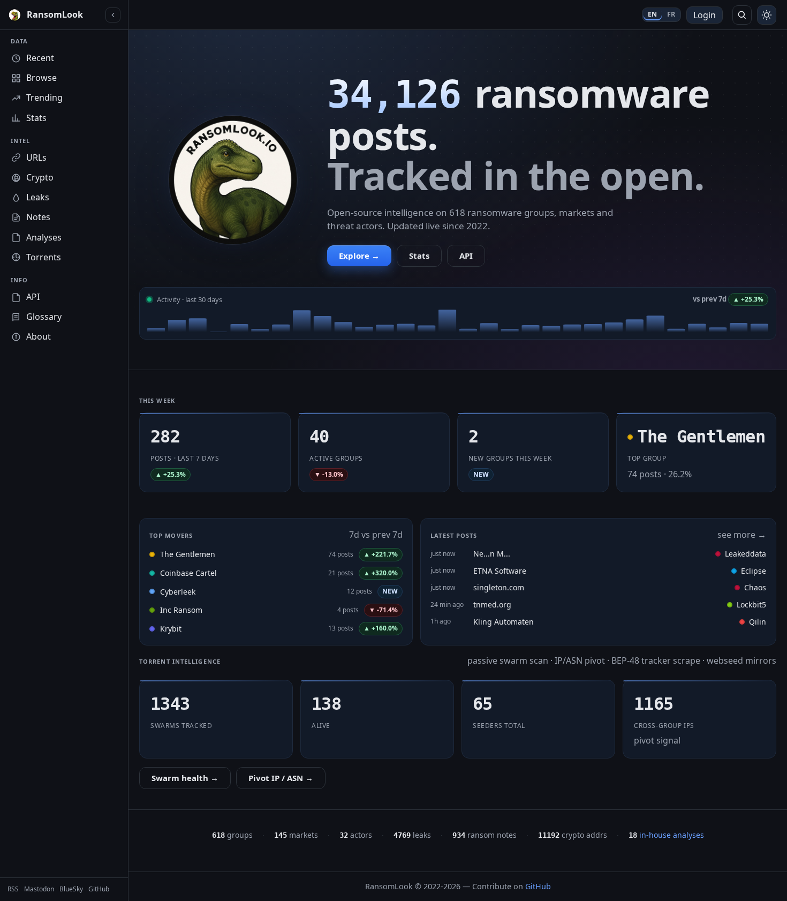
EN (652, 14)
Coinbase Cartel (188, 573)
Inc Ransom (181, 610)
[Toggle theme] (766, 15)
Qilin (757, 622)
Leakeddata (745, 554)
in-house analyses (666, 835)
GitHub (538, 886)
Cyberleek (177, 592)
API (466, 255)
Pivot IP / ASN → (280, 777)
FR (671, 14)
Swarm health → (185, 777)
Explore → (359, 255)
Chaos (755, 587)
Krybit (170, 629)
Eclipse (753, 571)
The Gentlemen (187, 554)
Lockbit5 (751, 604)
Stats (419, 255)
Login (704, 15)
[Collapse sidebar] (112, 14)
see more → (741, 534)
